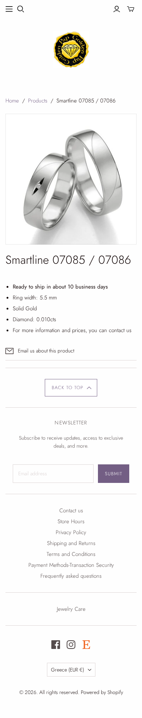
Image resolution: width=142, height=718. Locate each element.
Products (37, 101)
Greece (67, 669)
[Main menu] (9, 9)
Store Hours (71, 521)
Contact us (71, 511)
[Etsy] (86, 644)
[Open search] (20, 9)
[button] (71, 387)
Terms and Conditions (71, 554)
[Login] (117, 9)
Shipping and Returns (71, 543)
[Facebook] (55, 644)
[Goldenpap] (71, 48)
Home (12, 101)
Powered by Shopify (102, 692)
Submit (113, 473)
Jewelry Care (71, 609)
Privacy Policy (71, 532)
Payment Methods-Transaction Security (71, 565)
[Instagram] (71, 644)
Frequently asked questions (71, 576)
